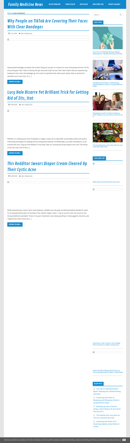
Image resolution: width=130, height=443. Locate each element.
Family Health (70, 4)
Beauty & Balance (114, 4)
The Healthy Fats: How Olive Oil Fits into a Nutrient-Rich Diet (108, 146)
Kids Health (84, 4)
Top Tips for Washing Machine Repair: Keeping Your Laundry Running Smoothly (107, 53)
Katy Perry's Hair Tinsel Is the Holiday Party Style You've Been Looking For (106, 344)
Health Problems (55, 4)
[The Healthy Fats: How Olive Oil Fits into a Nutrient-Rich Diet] (108, 142)
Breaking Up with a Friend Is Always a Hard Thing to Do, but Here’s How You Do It (108, 115)
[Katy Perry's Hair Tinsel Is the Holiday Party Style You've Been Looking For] (108, 190)
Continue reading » (15, 82)
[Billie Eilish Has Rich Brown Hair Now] (108, 164)
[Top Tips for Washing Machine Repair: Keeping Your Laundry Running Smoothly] (108, 48)
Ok (124, 440)
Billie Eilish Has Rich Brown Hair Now (106, 182)
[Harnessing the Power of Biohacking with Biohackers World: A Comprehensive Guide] (108, 79)
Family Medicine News (25, 4)
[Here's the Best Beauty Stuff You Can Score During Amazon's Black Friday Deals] (108, 352)
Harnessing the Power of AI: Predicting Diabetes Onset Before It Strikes (106, 424)
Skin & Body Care (98, 4)
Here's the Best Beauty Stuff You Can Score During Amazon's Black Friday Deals (108, 371)
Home (9, 13)
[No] (127, 440)
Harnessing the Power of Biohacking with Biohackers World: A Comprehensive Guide (107, 84)
